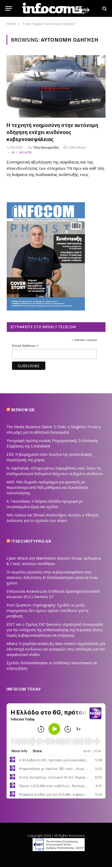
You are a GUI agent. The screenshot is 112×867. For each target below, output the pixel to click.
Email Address (25, 345)
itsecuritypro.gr (31, 541)
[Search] (104, 8)
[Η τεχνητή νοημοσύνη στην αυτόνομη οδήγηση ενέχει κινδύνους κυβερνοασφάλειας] (56, 86)
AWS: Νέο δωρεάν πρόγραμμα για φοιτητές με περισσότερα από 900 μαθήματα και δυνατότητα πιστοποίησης (47, 487)
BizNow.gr (23, 410)
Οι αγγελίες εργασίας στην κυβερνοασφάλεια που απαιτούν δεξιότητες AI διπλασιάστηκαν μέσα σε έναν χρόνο (52, 577)
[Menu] (8, 8)
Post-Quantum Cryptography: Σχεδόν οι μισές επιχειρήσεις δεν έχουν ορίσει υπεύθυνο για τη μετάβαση (47, 610)
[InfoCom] (55, 8)
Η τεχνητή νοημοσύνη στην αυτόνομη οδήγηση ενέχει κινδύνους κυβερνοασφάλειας (52, 132)
